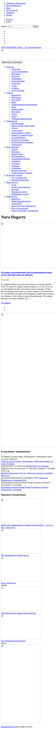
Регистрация (11, 10)
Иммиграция (17, 154)
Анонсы (15, 88)
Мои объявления (13, 5)
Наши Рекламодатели (21, 201)
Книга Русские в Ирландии (23, 206)
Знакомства (16, 144)
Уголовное (16, 168)
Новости (10, 67)
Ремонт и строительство (22, 135)
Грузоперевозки (18, 137)
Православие (17, 109)
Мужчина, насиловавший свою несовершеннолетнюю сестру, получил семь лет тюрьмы (26, 273)
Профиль (10, 13)
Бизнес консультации (20, 187)
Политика (15, 83)
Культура (15, 76)
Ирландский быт (18, 170)
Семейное (15, 161)
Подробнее (6, 303)
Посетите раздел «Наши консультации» (18, 613)
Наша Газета (11, 196)
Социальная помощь (20, 159)
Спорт (14, 86)
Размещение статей (20, 194)
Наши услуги (12, 182)
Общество (15, 69)
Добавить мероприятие (21, 119)
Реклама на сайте (19, 192)
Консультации (12, 147)
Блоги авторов (17, 90)
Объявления (11, 121)
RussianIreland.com (9, 727)
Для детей (15, 100)
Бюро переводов (8, 583)
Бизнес (14, 149)
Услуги (14, 128)
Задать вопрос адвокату (21, 173)
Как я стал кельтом (19, 208)
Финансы (15, 152)
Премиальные (17, 123)
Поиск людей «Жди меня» (23, 126)
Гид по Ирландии (19, 177)
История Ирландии (20, 180)
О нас (14, 185)
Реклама (15, 189)
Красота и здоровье (20, 140)
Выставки (15, 112)
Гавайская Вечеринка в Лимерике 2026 (24, 479)
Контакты (15, 199)
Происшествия (18, 81)
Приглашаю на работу (21, 133)
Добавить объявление (16, 3)
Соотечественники (19, 71)
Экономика (16, 79)
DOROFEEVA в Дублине (37, 466)
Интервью (16, 74)
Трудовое (15, 163)
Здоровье (15, 166)
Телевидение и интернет (22, 142)
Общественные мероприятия (24, 104)
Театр (13, 116)
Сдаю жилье (16, 130)
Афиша (9, 93)
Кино (13, 107)
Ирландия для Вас (14, 175)
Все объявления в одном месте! (15, 555)
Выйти (9, 15)
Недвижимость (18, 156)
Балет (13, 102)
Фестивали (16, 97)
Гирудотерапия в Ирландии (13, 641)
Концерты (15, 95)
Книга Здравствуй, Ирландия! (24, 210)
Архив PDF (16, 203)
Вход (8, 8)
